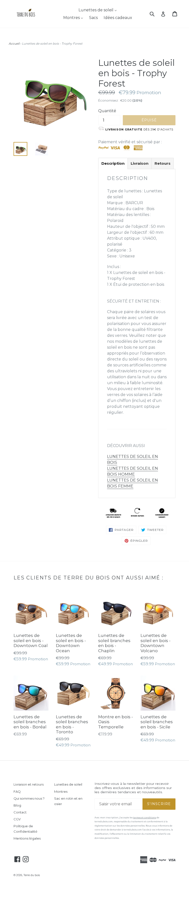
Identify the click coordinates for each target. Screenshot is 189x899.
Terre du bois (31, 875)
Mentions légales (27, 838)
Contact (20, 812)
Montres (60, 791)
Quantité (107, 110)
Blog (17, 805)
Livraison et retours (29, 784)
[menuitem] (94, 10)
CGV (17, 819)
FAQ (17, 791)
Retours (163, 163)
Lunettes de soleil (68, 784)
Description (113, 163)
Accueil (14, 43)
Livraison (139, 163)
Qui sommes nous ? (29, 798)
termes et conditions (144, 817)
